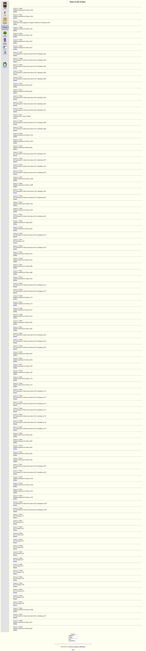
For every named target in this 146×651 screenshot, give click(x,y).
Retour (15, 11)
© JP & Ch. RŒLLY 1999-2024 (76, 646)
